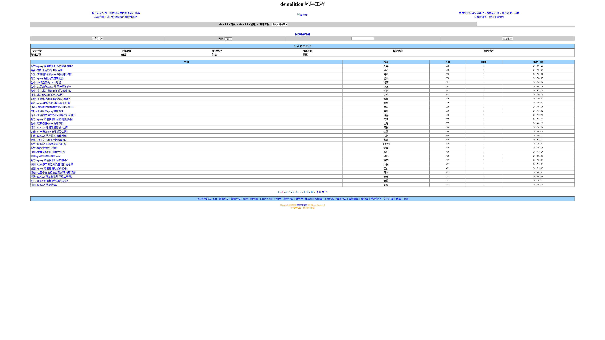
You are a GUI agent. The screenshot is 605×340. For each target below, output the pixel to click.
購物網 (364, 199)
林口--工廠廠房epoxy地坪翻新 (47, 111)
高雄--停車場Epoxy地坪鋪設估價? (49, 131)
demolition (302, 205)
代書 (398, 199)
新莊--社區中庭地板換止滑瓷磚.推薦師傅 (53, 172)
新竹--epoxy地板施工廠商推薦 (47, 78)
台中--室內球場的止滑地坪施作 (48, 152)
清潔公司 (341, 199)
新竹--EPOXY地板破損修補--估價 (49, 127)
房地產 (299, 199)
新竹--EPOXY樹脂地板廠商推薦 (48, 144)
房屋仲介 (288, 199)
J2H (215, 199)
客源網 (318, 199)
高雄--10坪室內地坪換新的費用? (48, 140)
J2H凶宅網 (266, 199)
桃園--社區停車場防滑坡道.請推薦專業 (52, 164)
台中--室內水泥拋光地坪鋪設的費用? (51, 90)
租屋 (245, 199)
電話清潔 (354, 199)
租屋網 (254, 199)
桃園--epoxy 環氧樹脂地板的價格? (49, 168)
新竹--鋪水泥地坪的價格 (44, 148)
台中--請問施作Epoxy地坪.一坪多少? (51, 86)
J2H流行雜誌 (204, 199)
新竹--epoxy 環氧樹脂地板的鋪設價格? (52, 66)
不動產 (277, 199)
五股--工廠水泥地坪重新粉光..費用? (50, 99)
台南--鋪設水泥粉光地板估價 (46, 70)
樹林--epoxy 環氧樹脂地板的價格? (49, 180)
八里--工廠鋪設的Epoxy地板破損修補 (51, 74)
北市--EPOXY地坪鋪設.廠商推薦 (49, 135)
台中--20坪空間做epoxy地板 (46, 82)
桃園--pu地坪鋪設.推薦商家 (45, 156)
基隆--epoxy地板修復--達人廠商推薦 (50, 103)
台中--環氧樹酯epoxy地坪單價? (48, 123)
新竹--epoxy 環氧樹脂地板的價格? (49, 160)
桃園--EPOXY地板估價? (44, 185)
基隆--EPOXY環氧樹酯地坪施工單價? (51, 176)
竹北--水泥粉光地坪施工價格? (47, 95)
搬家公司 (224, 199)
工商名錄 (329, 199)
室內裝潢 (388, 199)
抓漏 (406, 199)
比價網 (309, 199)
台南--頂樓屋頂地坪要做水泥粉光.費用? (52, 107)
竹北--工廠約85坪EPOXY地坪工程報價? (53, 115)
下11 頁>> (321, 191)
